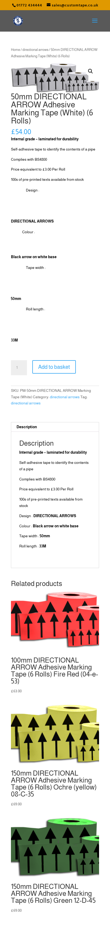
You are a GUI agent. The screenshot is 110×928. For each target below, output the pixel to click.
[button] (90, 71)
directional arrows (35, 50)
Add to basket (54, 367)
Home (15, 50)
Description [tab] (27, 427)
